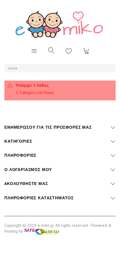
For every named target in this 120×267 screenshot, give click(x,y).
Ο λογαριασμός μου (28, 169)
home (12, 68)
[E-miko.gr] (60, 23)
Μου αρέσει (69, 51)
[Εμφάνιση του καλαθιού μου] (86, 51)
